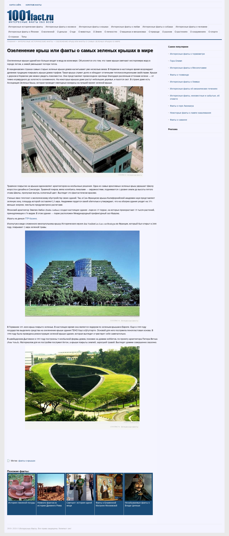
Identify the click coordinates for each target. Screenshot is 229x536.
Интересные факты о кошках (93, 27)
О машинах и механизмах (133, 32)
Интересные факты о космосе (61, 27)
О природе (154, 32)
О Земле (97, 32)
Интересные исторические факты (25, 27)
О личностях (110, 32)
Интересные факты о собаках (158, 27)
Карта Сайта (15, 5)
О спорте (213, 32)
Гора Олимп (176, 60)
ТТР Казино (31, 218)
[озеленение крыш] (82, 131)
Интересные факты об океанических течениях (193, 88)
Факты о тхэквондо (179, 74)
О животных (84, 32)
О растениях (181, 32)
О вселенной (47, 32)
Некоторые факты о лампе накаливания (190, 112)
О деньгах (62, 32)
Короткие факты (34, 5)
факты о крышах (26, 460)
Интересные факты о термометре (187, 53)
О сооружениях (198, 32)
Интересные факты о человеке (191, 27)
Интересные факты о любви (125, 27)
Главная (11, 41)
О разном (167, 32)
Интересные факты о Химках (185, 81)
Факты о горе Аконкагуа (182, 105)
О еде (73, 32)
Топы (24, 37)
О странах (13, 37)
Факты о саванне (178, 119)
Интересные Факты (28, 528)
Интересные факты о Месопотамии (188, 67)
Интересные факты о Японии (23, 32)
